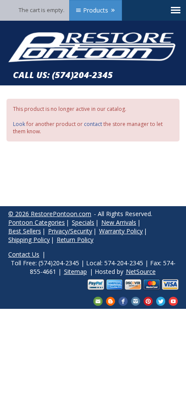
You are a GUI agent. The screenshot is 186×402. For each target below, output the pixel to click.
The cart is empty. (41, 10)
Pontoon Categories (36, 222)
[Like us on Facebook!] (123, 300)
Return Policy (75, 240)
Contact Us (23, 254)
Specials (83, 222)
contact (93, 124)
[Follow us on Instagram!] (135, 300)
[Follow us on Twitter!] (160, 300)
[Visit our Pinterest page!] (148, 300)
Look (19, 124)
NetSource (141, 271)
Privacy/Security (70, 231)
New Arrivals (118, 222)
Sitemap (75, 271)
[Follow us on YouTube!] (173, 300)
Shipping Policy (29, 240)
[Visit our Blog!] (110, 300)
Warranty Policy (121, 231)
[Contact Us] (98, 300)
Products (95, 10)
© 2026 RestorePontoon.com (49, 214)
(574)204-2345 (82, 75)
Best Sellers (24, 231)
